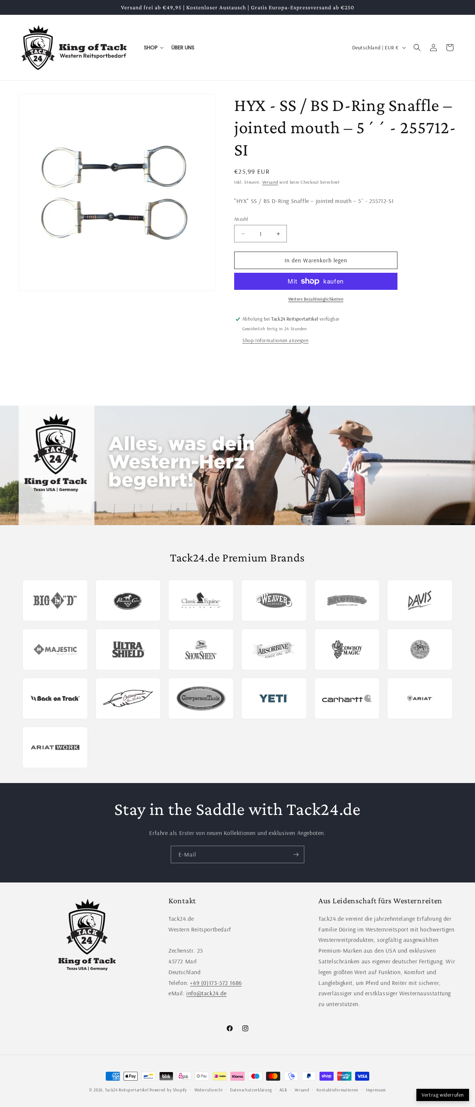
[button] (417, 47)
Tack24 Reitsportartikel (126, 1090)
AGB (283, 1090)
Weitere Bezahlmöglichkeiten (316, 299)
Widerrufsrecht (208, 1090)
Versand (270, 182)
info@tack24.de (206, 993)
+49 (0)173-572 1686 (216, 982)
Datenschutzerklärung (251, 1090)
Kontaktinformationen (337, 1090)
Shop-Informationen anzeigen (275, 340)
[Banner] (237, 465)
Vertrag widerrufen (443, 1094)
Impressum (376, 1090)
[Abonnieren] (296, 854)
